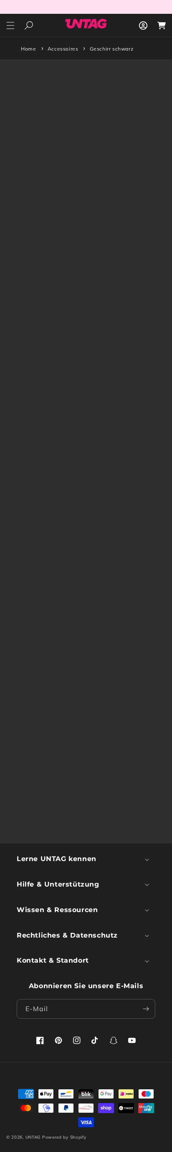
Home (28, 49)
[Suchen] (28, 25)
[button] (10, 25)
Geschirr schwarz (112, 49)
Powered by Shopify (64, 1137)
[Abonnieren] (146, 1009)
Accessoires (63, 49)
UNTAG (33, 1137)
